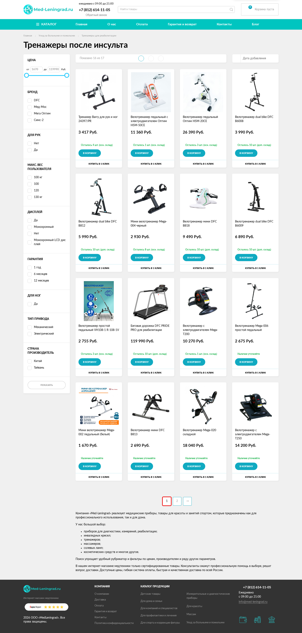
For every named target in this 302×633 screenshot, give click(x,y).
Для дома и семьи (151, 601)
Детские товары (150, 594)
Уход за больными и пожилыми (205, 622)
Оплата (142, 24)
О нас (111, 24)
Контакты (224, 24)
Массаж (191, 614)
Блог (255, 24)
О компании (102, 594)
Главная (81, 24)
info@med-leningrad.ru (253, 601)
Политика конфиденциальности (114, 623)
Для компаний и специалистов (159, 608)
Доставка (100, 599)
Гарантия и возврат (182, 24)
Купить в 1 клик (99, 164)
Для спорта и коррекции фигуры (160, 622)
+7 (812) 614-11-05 (94, 10)
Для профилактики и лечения (158, 615)
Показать (46, 385)
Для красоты (194, 606)
